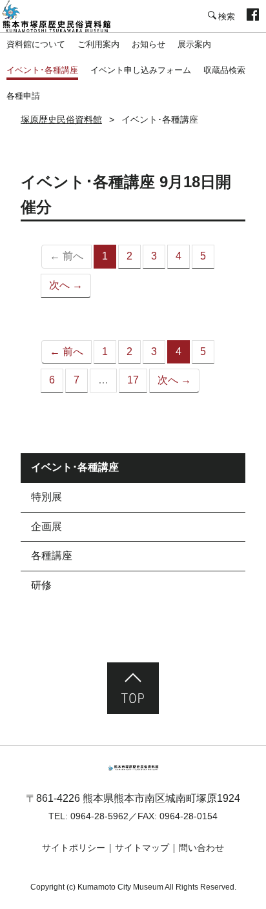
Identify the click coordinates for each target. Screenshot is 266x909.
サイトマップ (142, 848)
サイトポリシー (73, 848)
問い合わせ (201, 848)
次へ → (66, 285)
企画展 (46, 526)
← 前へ (66, 351)
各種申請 (23, 96)
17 (133, 379)
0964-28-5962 (99, 816)
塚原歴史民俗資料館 (64, 16)
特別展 (46, 496)
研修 (41, 585)
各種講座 (51, 555)
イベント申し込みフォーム (140, 70)
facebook (252, 16)
